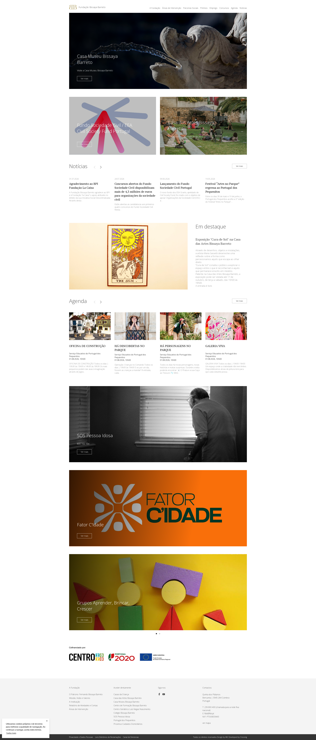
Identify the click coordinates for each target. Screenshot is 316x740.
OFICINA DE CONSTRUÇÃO (87, 346)
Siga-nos (162, 687)
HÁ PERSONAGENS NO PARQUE (175, 348)
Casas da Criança (121, 694)
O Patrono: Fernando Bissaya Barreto (86, 694)
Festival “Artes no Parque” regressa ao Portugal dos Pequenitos (222, 188)
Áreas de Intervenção (78, 709)
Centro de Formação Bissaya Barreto (130, 705)
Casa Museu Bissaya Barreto (126, 701)
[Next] (100, 167)
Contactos (207, 687)
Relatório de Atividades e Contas (83, 705)
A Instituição (74, 701)
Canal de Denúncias (131, 737)
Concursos (224, 8)
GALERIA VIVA (215, 346)
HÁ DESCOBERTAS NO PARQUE (130, 348)
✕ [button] (47, 721)
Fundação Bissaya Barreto (92, 7)
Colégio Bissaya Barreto (124, 713)
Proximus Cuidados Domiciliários (128, 724)
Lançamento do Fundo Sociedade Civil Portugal (176, 186)
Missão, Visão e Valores (79, 698)
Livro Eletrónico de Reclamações (108, 737)
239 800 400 (209, 707)
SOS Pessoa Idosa (122, 716)
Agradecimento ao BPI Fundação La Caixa (83, 186)
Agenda (234, 8)
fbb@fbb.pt (209, 713)
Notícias (243, 8)
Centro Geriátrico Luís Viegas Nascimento (132, 709)
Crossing (243, 737)
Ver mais (84, 78)
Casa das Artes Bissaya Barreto (128, 698)
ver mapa (206, 723)
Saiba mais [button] (11, 733)
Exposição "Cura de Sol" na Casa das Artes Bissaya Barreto (218, 241)
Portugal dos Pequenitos (124, 720)
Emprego (213, 8)
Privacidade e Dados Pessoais (81, 737)
